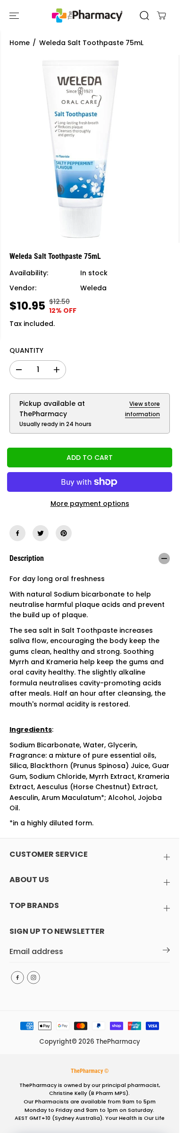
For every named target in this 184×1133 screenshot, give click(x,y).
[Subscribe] (166, 951)
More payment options (89, 503)
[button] (15, 15)
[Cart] (161, 15)
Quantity (26, 350)
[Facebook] (17, 533)
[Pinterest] (64, 533)
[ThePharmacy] (87, 15)
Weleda (93, 288)
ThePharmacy (118, 1041)
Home (19, 42)
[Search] (144, 15)
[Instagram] (33, 978)
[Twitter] (41, 533)
